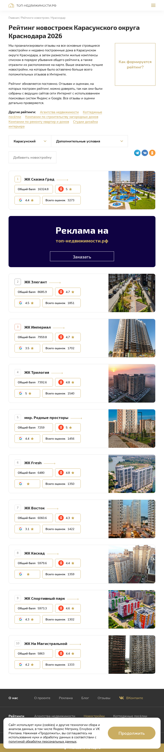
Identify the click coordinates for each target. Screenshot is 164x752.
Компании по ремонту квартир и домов (39, 121)
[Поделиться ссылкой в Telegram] (137, 153)
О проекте (42, 698)
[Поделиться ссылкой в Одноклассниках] (152, 153)
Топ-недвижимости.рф (32, 5)
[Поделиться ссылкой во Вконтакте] (145, 153)
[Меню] (153, 5)
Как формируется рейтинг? (135, 64)
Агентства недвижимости (59, 112)
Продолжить (132, 733)
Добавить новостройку (32, 157)
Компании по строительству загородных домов (61, 117)
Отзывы (104, 698)
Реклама (66, 698)
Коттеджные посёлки (130, 716)
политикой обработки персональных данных (42, 741)
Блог (85, 698)
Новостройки (94, 716)
